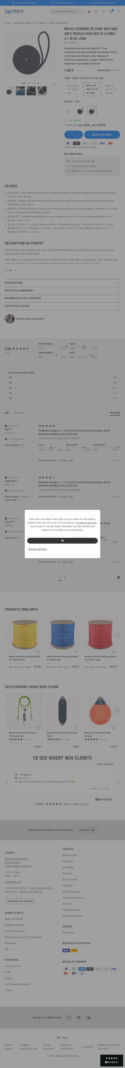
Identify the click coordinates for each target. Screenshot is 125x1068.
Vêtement (66, 903)
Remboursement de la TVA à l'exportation (23, 937)
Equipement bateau (22, 22)
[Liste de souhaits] (103, 11)
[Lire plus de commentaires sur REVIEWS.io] (104, 800)
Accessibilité (87, 1046)
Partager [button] (70, 460)
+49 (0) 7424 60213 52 (31, 891)
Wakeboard (67, 861)
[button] (60, 577)
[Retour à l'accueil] (14, 11)
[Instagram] (69, 1017)
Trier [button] (7, 412)
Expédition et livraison (15, 925)
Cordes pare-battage (58, 22)
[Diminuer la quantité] (68, 134)
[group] (21, 348)
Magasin (8, 978)
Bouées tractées (69, 855)
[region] (62, 781)
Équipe (8, 972)
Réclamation (10, 943)
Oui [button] (59, 460)
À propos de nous (13, 966)
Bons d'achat (68, 932)
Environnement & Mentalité (17, 984)
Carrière (8, 990)
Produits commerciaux (72, 915)
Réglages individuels (38, 549)
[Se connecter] (96, 11)
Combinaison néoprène (72, 897)
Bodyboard (67, 885)
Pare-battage (40, 22)
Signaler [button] (63, 460)
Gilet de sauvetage (71, 891)
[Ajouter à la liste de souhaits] (54, 85)
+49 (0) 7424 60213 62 (40, 888)
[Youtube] (88, 1017)
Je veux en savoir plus (86, 522)
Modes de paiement (14, 919)
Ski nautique (68, 867)
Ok (62, 540)
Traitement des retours (15, 931)
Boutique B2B (87, 830)
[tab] (115, 413)
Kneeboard (67, 873)
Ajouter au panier (102, 134)
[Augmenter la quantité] (79, 134)
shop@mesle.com (13, 881)
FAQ (7, 949)
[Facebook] (78, 1017)
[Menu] (117, 11)
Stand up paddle (69, 879)
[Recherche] (103, 11)
